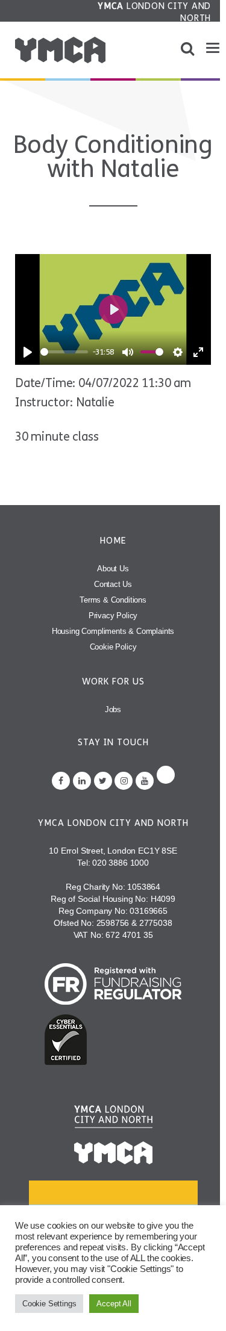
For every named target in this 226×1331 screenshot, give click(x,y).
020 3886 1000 (120, 862)
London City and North (154, 12)
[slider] (64, 352)
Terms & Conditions (113, 599)
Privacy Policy (113, 615)
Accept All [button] (113, 1303)
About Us (113, 568)
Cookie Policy (113, 646)
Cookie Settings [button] (49, 1303)
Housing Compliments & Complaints (113, 631)
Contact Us (113, 584)
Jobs (113, 709)
